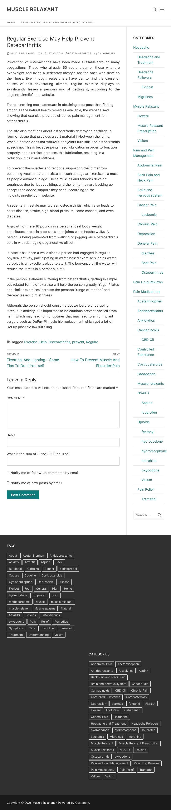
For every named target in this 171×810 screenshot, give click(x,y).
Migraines (145, 97)
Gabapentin (146, 374)
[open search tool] (154, 9)
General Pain (147, 243)
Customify (82, 802)
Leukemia (149, 214)
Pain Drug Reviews (148, 282)
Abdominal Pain (149, 165)
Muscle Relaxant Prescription (150, 128)
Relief (45, 621)
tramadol (65, 628)
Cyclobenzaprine (20, 582)
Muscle (40, 601)
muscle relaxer (19, 608)
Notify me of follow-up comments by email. (44, 473)
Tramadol (149, 499)
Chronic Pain (147, 224)
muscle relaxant (62, 601)
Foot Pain (149, 263)
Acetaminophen (149, 301)
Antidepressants (150, 311)
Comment (16, 398)
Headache (141, 47)
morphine (149, 460)
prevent (78, 342)
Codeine (30, 575)
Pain (33, 621)
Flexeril (143, 116)
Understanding (39, 634)
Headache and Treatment (148, 60)
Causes (14, 575)
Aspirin (147, 403)
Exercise (31, 342)
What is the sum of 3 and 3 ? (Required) (38, 454)
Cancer (49, 568)
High (55, 588)
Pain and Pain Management (144, 153)
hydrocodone (152, 441)
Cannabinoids (148, 330)
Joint (55, 595)
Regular (92, 342)
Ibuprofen (149, 412)
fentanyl (148, 432)
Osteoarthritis (80, 53)
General (41, 588)
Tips (32, 628)
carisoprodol (68, 568)
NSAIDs (143, 393)
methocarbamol (19, 601)
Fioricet (147, 87)
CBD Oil (148, 340)
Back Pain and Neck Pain (148, 177)
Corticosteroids (149, 364)
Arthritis (30, 562)
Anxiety (14, 562)
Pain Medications (146, 291)
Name (11, 435)
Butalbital (15, 568)
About (13, 555)
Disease (64, 582)
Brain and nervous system (149, 192)
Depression (146, 234)
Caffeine (33, 568)
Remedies (61, 621)
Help (43, 342)
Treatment (16, 634)
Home (11, 22)
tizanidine (47, 628)
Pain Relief (145, 489)
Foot (27, 588)
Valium (142, 140)
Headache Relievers (145, 75)
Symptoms (16, 628)
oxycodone (150, 470)
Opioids (143, 422)
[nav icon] (162, 9)
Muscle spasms (44, 608)
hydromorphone (153, 451)
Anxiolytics (146, 320)
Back (59, 562)
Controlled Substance (145, 352)
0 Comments (106, 53)
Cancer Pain (146, 205)
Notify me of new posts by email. (36, 483)
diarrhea (148, 253)
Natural (66, 608)
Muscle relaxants (150, 383)
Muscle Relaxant (32, 9)
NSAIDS (14, 615)
